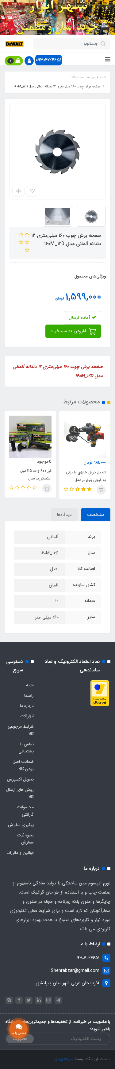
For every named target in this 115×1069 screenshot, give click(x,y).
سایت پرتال (64, 1059)
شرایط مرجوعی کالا (21, 730)
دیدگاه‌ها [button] (64, 514)
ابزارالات (27, 716)
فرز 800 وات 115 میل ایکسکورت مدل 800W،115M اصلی (36, 478)
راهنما (29, 695)
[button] (29, 60)
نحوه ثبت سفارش (25, 839)
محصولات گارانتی (25, 811)
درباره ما (27, 705)
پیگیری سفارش (21, 824)
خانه (30, 685)
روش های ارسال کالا (20, 793)
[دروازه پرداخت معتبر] (99, 693)
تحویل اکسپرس (20, 779)
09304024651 (48, 60)
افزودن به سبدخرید (68, 331)
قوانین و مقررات (20, 852)
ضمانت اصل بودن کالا (23, 765)
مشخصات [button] (95, 514)
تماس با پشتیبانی (26, 748)
